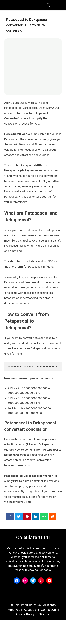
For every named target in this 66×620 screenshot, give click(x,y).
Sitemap (44, 614)
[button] (48, 5)
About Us (30, 609)
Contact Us (48, 609)
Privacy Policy (25, 614)
